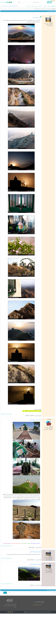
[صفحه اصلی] (13, 612)
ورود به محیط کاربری (32, 612)
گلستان (35, 8)
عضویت (4, 2)
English (25, 612)
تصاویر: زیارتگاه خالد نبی (36, 17)
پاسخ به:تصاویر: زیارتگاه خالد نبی (35, 420)
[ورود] (11, 612)
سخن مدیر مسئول (48, 612)
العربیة (28, 612)
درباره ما (40, 612)
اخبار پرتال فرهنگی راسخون (37, 605)
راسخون (52, 6)
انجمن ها (46, 8)
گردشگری (42, 8)
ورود (1, 2)
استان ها (38, 8)
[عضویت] (9, 612)
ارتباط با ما (43, 612)
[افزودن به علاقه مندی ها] (7, 612)
